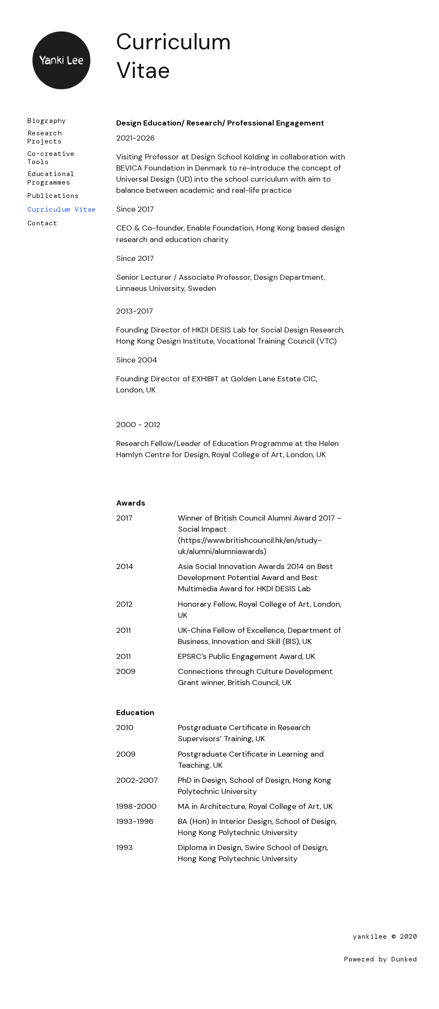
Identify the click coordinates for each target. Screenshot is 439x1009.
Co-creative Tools (51, 158)
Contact (42, 223)
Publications (53, 196)
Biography (46, 121)
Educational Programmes (51, 178)
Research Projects (44, 137)
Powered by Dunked (380, 959)
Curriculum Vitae (61, 209)
